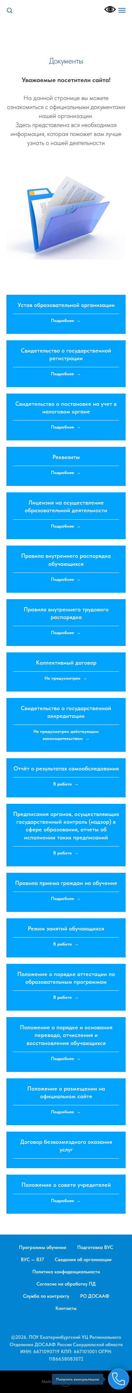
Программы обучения (42, 1247)
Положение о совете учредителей (66, 1184)
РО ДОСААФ (94, 1296)
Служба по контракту (46, 1296)
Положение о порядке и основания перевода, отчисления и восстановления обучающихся (66, 1035)
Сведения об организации (83, 1259)
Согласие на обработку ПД (66, 1284)
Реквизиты (66, 457)
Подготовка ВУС (95, 1247)
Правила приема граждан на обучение (66, 882)
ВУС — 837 (32, 1259)
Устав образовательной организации (66, 305)
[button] (9, 10)
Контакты (66, 1308)
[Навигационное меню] (122, 10)
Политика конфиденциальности (66, 1272)
